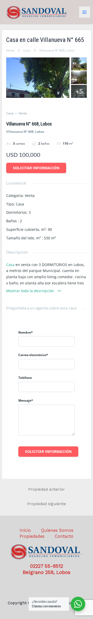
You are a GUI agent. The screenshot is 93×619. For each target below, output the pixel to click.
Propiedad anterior (46, 489)
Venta (10, 50)
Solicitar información (36, 167)
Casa (26, 50)
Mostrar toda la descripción (30, 291)
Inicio (25, 530)
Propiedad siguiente (46, 504)
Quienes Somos (57, 530)
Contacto (64, 536)
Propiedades (32, 536)
